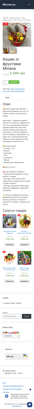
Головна (5, 18)
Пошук (5, 313)
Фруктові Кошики (17, 91)
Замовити (14, 82)
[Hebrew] (8, 332)
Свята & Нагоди (15, 18)
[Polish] (11, 332)
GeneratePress (17, 406)
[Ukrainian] (18, 332)
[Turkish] (16, 332)
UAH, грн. (10, 356)
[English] (4, 332)
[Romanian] (13, 332)
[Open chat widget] (29, 404)
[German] (6, 332)
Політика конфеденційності (13, 386)
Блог (4, 383)
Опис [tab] (7, 97)
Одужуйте (6, 91)
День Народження (18, 89)
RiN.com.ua (9, 4)
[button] (28, 25)
